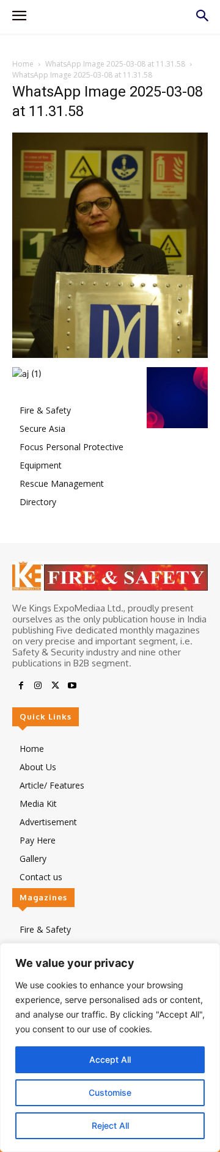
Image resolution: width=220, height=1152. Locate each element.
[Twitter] (55, 685)
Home (23, 64)
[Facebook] (20, 685)
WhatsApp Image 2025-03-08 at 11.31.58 (115, 64)
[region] (110, 1047)
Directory (38, 502)
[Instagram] (37, 685)
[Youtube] (72, 685)
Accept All (110, 1059)
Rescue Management (62, 483)
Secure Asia (42, 428)
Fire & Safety (45, 410)
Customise (110, 1092)
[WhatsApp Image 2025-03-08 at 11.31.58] (110, 354)
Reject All (110, 1125)
